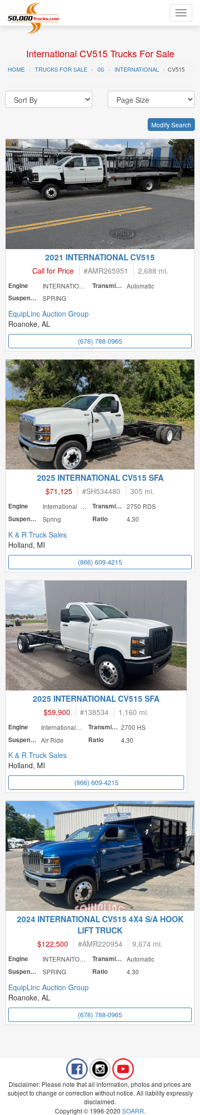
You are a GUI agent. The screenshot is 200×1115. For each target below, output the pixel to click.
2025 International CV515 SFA (100, 477)
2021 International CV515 (100, 257)
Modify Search (171, 124)
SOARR (133, 1110)
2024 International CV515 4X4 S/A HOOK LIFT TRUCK (100, 924)
